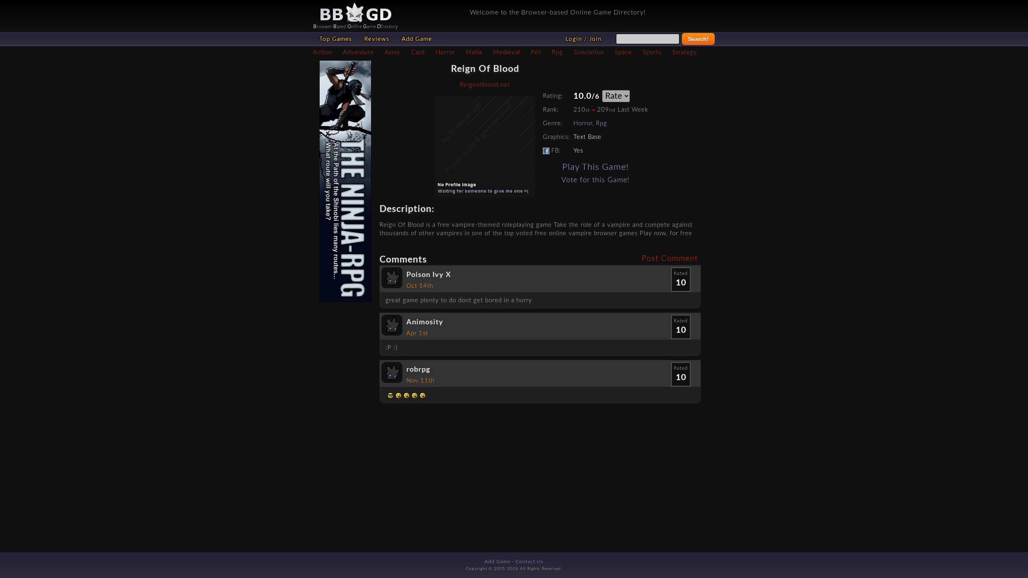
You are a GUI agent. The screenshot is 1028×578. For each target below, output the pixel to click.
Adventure (358, 52)
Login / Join (583, 39)
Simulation (589, 52)
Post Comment (670, 258)
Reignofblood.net (485, 85)
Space (623, 52)
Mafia (474, 52)
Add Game (417, 39)
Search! (698, 39)
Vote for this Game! (595, 180)
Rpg (557, 52)
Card (418, 52)
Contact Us (529, 561)
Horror (445, 52)
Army (392, 52)
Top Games (335, 39)
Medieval (506, 52)
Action (322, 52)
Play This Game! (595, 167)
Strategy (684, 52)
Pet (536, 52)
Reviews (377, 39)
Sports (652, 52)
